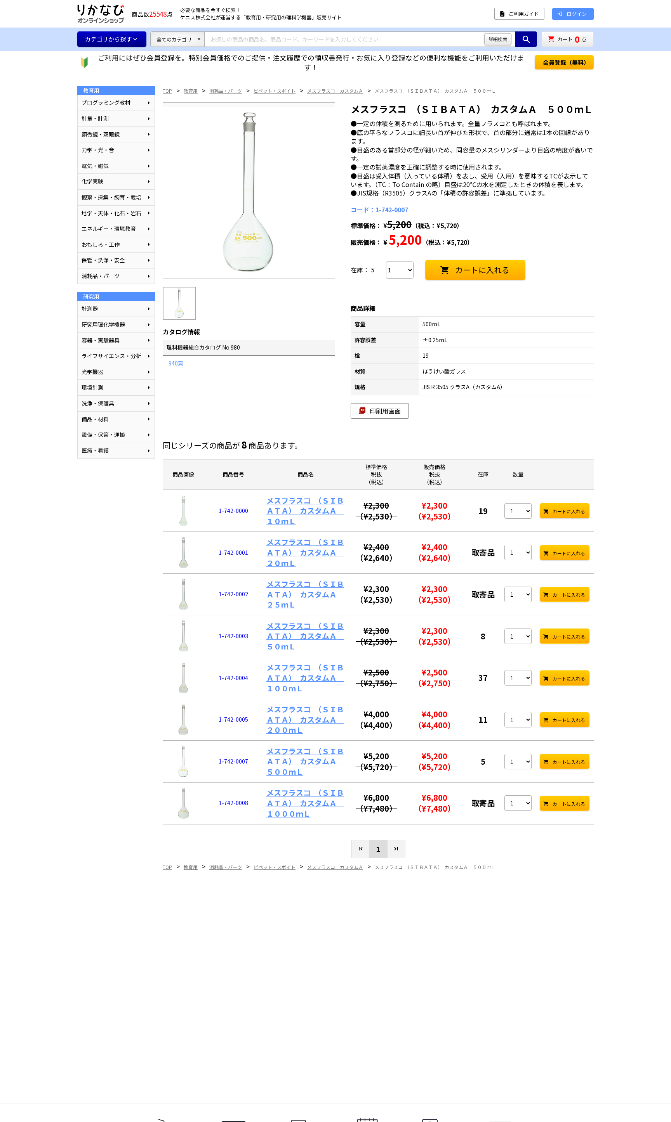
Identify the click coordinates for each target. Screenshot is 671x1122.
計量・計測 (95, 118)
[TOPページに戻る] (100, 14)
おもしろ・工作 (101, 244)
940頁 (176, 363)
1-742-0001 (233, 552)
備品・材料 (95, 419)
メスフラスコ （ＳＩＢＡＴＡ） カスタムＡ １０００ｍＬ (305, 802)
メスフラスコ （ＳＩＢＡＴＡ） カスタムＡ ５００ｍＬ (435, 90)
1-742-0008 (233, 803)
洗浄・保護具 (98, 403)
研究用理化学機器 (103, 324)
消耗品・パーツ (101, 276)
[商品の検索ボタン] (526, 39)
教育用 (191, 90)
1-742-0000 (233, 510)
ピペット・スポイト (275, 90)
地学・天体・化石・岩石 (111, 213)
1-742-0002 (233, 594)
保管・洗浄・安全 (103, 260)
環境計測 (92, 387)
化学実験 (92, 181)
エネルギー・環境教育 (109, 228)
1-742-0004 (233, 678)
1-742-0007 (233, 761)
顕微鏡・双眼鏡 (101, 134)
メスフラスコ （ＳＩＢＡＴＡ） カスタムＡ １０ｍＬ (305, 510)
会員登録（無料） (566, 62)
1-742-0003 (233, 636)
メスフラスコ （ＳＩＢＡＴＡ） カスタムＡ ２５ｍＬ (305, 593)
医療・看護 (95, 450)
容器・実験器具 (101, 340)
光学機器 (92, 372)
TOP (167, 90)
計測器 (90, 308)
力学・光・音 (98, 150)
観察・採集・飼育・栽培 (111, 197)
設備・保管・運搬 (103, 434)
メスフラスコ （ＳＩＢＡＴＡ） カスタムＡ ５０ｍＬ (305, 635)
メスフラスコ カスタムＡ (335, 90)
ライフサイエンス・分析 (111, 356)
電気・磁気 (95, 166)
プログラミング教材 (106, 102)
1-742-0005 (233, 719)
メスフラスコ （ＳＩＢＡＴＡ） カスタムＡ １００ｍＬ (305, 677)
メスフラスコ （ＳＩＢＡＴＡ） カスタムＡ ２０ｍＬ (305, 552)
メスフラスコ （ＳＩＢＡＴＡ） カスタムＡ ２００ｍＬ (305, 719)
